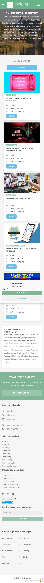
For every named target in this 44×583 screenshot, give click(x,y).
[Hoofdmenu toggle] (39, 5)
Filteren (22, 67)
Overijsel (26, 538)
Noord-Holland (7, 538)
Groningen (5, 563)
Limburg (26, 551)
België (25, 557)
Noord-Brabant (7, 551)
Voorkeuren (22, 298)
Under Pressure (22, 341)
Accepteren (22, 293)
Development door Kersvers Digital (32, 580)
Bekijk (11, 116)
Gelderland (27, 544)
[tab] (11, 538)
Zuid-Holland (6, 544)
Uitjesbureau (27, 578)
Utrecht (4, 557)
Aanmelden (22, 519)
